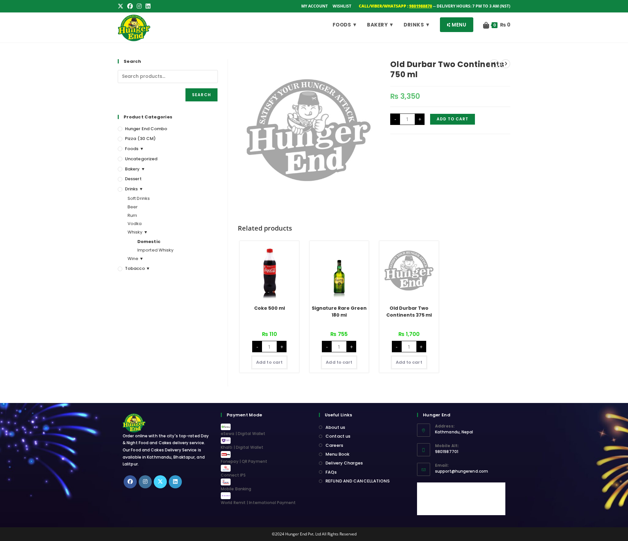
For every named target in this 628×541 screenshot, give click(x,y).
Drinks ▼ (134, 189)
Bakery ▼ (135, 169)
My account (314, 6)
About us (335, 427)
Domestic (149, 241)
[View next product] (505, 63)
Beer (133, 207)
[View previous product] (494, 63)
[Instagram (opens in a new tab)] (139, 6)
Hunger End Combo (146, 129)
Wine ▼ (136, 258)
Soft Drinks (139, 198)
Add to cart (452, 119)
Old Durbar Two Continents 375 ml (409, 311)
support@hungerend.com (461, 471)
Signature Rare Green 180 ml (339, 311)
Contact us (337, 436)
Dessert (133, 179)
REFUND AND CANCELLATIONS (357, 481)
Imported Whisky (155, 250)
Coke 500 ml (269, 308)
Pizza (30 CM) (140, 138)
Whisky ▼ (138, 232)
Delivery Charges (344, 463)
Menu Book (337, 454)
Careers (334, 445)
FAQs (331, 472)
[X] (160, 481)
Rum (132, 215)
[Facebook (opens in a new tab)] (130, 6)
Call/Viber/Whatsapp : (395, 6)
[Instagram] (145, 481)
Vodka (135, 223)
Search (201, 94)
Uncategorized (141, 159)
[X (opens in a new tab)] (121, 6)
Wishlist (342, 6)
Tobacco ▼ (137, 268)
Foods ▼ (134, 149)
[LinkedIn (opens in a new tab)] (148, 6)
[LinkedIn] (175, 481)
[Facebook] (130, 481)
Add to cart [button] (269, 362)
